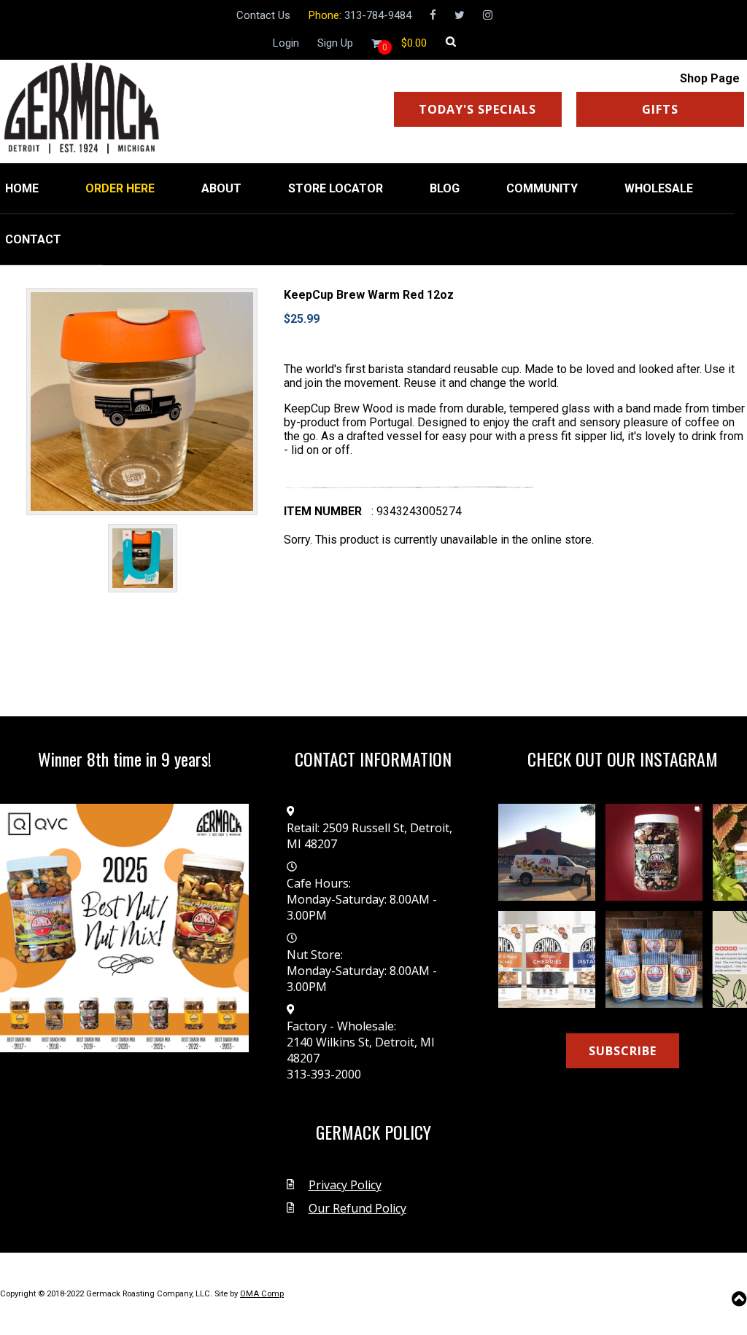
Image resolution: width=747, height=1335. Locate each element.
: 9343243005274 (416, 511)
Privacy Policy (345, 1185)
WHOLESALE (658, 188)
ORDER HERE (120, 188)
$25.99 (302, 319)
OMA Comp (262, 1294)
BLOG (445, 188)
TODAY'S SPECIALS (477, 109)
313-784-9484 (377, 15)
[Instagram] (487, 15)
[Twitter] (459, 15)
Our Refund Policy (357, 1208)
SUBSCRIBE (623, 1051)
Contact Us (263, 15)
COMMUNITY (542, 188)
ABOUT (221, 188)
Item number (323, 511)
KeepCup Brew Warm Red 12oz (369, 295)
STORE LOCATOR (335, 188)
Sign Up (335, 43)
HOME (22, 188)
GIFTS (660, 109)
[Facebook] (433, 15)
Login (286, 43)
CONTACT (33, 239)
